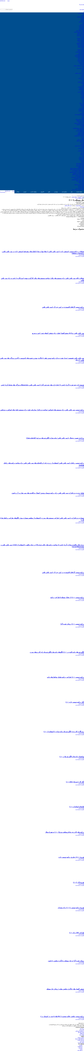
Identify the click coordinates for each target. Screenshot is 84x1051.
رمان (83, 155)
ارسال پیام (80, 1050)
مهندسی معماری (80, 38)
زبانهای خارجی (81, 91)
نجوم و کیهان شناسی (79, 73)
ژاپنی (83, 102)
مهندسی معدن (81, 58)
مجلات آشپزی (81, 187)
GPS (83, 66)
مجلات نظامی (81, 182)
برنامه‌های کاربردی (80, 130)
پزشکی (82, 76)
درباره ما (82, 1028)
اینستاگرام (80, 1046)
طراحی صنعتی (81, 46)
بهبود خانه (82, 142)
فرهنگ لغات (81, 89)
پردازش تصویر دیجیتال (79, 123)
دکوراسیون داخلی (80, 140)
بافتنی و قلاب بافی (80, 30)
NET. (83, 115)
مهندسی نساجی (80, 60)
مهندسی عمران (80, 39)
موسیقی (82, 20)
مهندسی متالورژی (80, 56)
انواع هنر (82, 24)
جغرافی (82, 79)
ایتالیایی (82, 98)
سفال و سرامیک (80, 34)
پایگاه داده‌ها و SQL (80, 119)
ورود (8, 0)
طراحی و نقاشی (80, 16)
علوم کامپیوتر (81, 132)
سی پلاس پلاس (68, 205)
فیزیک (82, 71)
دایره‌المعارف (81, 148)
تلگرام (81, 1045)
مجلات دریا (81, 183)
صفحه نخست (81, 13)
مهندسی (82, 36)
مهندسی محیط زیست (79, 55)
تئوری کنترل (81, 63)
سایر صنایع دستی (80, 35)
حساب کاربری (81, 1042)
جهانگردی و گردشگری (79, 135)
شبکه (83, 118)
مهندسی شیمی (81, 45)
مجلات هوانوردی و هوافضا (78, 173)
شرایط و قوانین (80, 1040)
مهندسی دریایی (80, 59)
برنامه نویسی (81, 110)
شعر (83, 23)
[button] (42, 256)
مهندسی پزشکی (80, 44)
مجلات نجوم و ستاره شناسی (78, 174)
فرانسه (82, 94)
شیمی (82, 74)
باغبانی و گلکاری (80, 134)
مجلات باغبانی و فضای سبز (78, 170)
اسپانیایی (82, 96)
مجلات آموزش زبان (79, 188)
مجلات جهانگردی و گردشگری (77, 177)
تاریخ (83, 80)
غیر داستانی (81, 159)
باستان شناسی (81, 81)
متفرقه (82, 160)
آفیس (83, 107)
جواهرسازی (81, 28)
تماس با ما (81, 1034)
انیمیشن (82, 19)
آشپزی (82, 143)
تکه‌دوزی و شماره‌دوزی (79, 31)
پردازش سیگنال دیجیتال (79, 65)
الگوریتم (82, 125)
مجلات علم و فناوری (79, 175)
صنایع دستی (81, 25)
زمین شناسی (81, 78)
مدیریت (82, 149)
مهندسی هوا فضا (80, 43)
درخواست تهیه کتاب (79, 1031)
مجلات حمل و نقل (80, 180)
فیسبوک (81, 1047)
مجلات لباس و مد (80, 164)
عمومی (82, 90)
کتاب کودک (81, 157)
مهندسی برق (81, 41)
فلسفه (82, 85)
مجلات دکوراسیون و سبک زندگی (77, 169)
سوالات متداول (81, 1037)
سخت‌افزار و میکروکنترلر (78, 128)
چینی (83, 100)
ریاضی (82, 70)
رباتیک (82, 48)
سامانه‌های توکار (80, 129)
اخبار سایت (81, 1029)
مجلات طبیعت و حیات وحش (78, 189)
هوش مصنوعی (81, 121)
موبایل (82, 127)
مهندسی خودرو (80, 49)
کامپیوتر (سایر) (81, 133)
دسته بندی (82, 9)
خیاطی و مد (81, 29)
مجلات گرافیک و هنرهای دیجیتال (77, 168)
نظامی (82, 147)
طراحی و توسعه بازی (79, 114)
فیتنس (82, 138)
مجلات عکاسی (81, 167)
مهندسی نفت (81, 53)
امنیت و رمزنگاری (80, 120)
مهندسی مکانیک (80, 40)
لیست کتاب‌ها (81, 1032)
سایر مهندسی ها (80, 68)
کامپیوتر (82, 104)
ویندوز (82, 116)
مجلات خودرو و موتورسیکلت (78, 179)
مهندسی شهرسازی (80, 51)
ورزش (82, 137)
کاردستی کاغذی (80, 33)
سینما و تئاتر (81, 21)
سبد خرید (82, 1041)
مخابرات (82, 64)
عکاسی (82, 15)
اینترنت (82, 152)
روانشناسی (81, 88)
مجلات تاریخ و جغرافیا (79, 184)
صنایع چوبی (81, 26)
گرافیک (82, 18)
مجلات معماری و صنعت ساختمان (76, 172)
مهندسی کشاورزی (80, 54)
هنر (83, 14)
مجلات (82, 162)
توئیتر (81, 1049)
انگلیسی (82, 93)
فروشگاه (82, 1033)
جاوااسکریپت (81, 109)
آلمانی (82, 95)
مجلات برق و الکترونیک (79, 178)
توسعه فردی (81, 158)
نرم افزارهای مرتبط (79, 1038)
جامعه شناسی (81, 86)
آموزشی (82, 153)
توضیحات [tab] (82, 206)
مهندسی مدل (81, 61)
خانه (83, 196)
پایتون (83, 112)
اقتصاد (82, 83)
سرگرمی (82, 154)
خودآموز (82, 144)
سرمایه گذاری (81, 150)
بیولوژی (82, 75)
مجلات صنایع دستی (80, 165)
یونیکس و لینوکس (80, 124)
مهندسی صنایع (81, 50)
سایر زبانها (82, 103)
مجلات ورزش (81, 185)
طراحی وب (81, 108)
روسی (82, 99)
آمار (83, 84)
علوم (83, 69)
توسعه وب (81, 113)
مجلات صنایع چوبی (80, 163)
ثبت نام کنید (2, 0)
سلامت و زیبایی (80, 139)
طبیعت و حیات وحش (79, 145)
